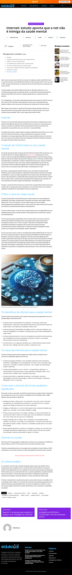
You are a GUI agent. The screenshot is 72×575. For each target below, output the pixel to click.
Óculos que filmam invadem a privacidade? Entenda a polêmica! (65, 58)
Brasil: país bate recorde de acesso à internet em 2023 (29, 455)
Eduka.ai (10, 46)
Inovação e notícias (36, 23)
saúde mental (32, 155)
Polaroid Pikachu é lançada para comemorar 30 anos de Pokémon (65, 72)
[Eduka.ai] (6, 46)
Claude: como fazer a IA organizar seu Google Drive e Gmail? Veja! (65, 65)
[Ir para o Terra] (36, 2)
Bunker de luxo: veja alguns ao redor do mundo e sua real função (65, 51)
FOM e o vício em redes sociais (16, 61)
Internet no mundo (12, 69)
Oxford (41, 493)
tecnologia (44, 495)
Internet (9, 57)
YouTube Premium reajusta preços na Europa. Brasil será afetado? (64, 79)
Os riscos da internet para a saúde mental (19, 65)
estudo (10, 493)
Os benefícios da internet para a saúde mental (20, 63)
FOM (28, 493)
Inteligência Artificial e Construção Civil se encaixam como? (52, 514)
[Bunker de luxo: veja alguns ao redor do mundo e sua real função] (57, 51)
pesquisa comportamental (10, 495)
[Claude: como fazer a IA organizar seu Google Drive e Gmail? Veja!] (57, 65)
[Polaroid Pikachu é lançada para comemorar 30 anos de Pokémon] (57, 72)
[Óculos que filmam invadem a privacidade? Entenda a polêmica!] (57, 58)
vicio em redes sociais (9, 497)
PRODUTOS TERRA (64, 1)
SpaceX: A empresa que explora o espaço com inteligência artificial (18, 513)
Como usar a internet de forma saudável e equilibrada (22, 67)
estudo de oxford (19, 493)
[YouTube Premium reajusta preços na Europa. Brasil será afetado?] (57, 79)
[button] (62, 6)
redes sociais (25, 495)
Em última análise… (12, 71)
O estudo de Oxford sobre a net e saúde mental (20, 59)
